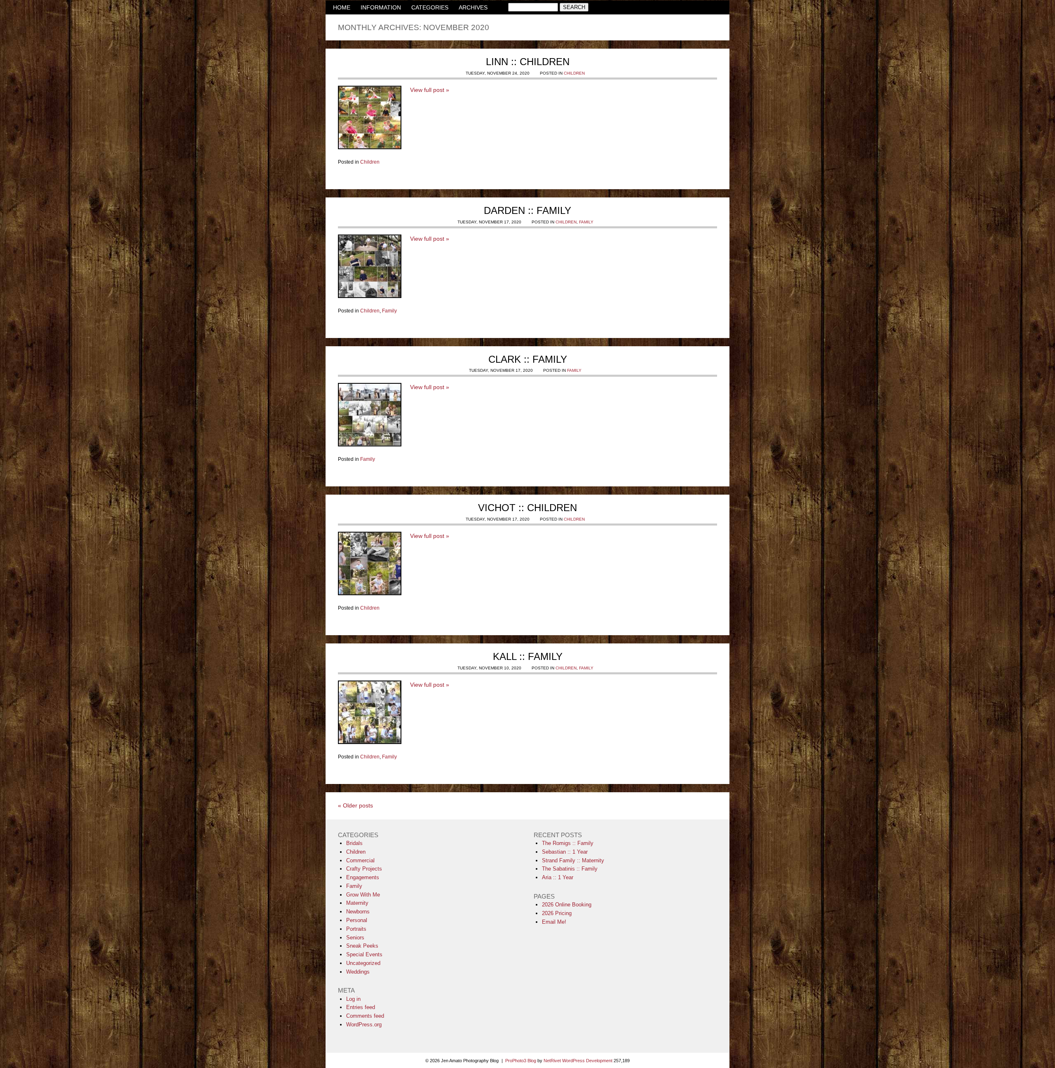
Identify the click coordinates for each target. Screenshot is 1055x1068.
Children (574, 73)
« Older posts (355, 805)
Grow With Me (363, 895)
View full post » (429, 90)
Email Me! (554, 922)
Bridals (354, 843)
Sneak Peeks (362, 946)
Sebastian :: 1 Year (565, 852)
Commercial (360, 860)
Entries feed (360, 1007)
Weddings (358, 972)
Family (586, 222)
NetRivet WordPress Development (578, 1060)
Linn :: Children (528, 61)
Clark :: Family (527, 359)
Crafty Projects (364, 869)
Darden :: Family (527, 210)
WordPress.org (364, 1024)
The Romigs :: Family (567, 843)
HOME (341, 7)
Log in (353, 999)
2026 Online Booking (566, 904)
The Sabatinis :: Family (570, 869)
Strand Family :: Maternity (573, 860)
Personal (356, 920)
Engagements (362, 877)
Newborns (358, 911)
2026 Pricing (557, 913)
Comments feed (365, 1016)
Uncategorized (363, 963)
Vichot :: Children (527, 507)
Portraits (356, 929)
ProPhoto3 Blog (520, 1060)
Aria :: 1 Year (557, 877)
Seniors (355, 937)
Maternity (357, 903)
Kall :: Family (528, 656)
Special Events (364, 954)
